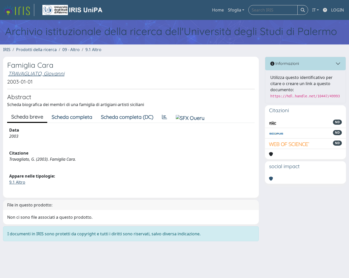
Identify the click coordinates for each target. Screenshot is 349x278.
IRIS (6, 49)
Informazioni (286, 63)
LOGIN (337, 10)
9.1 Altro (93, 49)
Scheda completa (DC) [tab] (127, 117)
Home (218, 10)
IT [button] (314, 10)
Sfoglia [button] (234, 10)
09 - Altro (71, 49)
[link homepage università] (72, 10)
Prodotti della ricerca (36, 49)
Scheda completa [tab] (72, 117)
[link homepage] (18, 10)
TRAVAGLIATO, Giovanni (36, 73)
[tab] (164, 117)
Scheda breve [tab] (27, 116)
